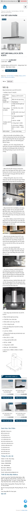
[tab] (4, 81)
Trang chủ (3, 11)
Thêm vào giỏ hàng (11, 70)
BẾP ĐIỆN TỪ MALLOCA (6, 431)
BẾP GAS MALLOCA (5, 433)
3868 (9, 61)
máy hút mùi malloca (10, 77)
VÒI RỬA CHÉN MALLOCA (6, 445)
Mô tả (4, 81)
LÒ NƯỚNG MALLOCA (6, 437)
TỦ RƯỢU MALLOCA (5, 449)
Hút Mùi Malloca (15, 11)
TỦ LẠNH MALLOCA (5, 447)
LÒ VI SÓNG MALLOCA (6, 439)
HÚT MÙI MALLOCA (5, 435)
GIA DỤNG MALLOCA (5, 453)
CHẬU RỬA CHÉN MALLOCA (7, 443)
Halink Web (24, 510)
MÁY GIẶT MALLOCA (5, 451)
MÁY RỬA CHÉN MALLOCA (7, 441)
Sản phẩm (8, 11)
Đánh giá (10, 81)
